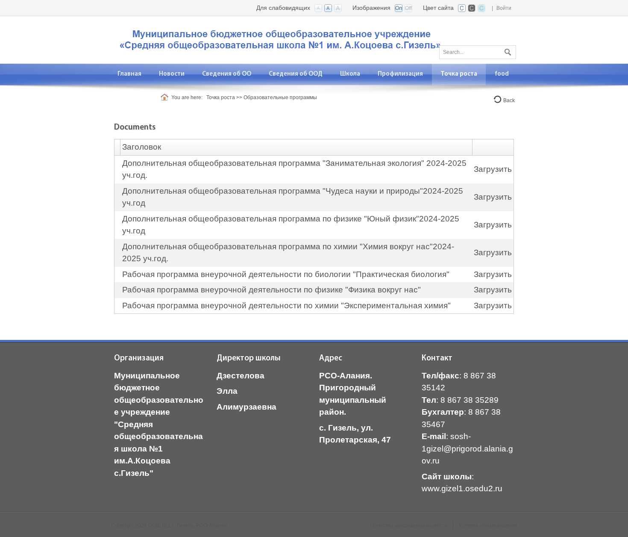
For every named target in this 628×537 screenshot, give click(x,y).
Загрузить (493, 169)
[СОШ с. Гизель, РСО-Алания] (282, 39)
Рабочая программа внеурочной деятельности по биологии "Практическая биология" (285, 274)
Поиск (507, 50)
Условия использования (487, 525)
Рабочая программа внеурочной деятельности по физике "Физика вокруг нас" (271, 289)
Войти (503, 8)
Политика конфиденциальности (409, 525)
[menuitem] (172, 74)
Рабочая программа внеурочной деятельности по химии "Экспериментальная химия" (286, 305)
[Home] (166, 97)
